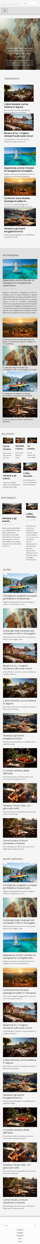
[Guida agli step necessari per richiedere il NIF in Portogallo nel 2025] (20, 356)
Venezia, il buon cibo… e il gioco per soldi (17, 807)
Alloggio (20, 1233)
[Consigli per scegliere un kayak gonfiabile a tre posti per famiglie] (20, 382)
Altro (20, 1239)
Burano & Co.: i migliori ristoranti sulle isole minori (18, 134)
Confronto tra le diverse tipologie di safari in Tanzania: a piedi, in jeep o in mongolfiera (20, 202)
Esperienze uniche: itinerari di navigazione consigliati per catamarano (19, 171)
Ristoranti (20, 1236)
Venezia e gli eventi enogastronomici (14, 230)
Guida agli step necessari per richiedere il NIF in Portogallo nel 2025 (20, 51)
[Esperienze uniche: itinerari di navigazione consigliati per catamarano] (20, 156)
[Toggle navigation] (4, 10)
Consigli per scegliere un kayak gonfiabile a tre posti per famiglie (17, 394)
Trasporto (20, 1230)
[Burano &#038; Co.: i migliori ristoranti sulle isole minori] (19, 122)
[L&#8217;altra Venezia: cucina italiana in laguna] (19, 93)
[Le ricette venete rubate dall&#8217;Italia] (32, 440)
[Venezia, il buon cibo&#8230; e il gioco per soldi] (20, 440)
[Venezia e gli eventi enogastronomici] (20, 217)
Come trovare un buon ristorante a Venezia (18, 420)
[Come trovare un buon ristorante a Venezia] (20, 408)
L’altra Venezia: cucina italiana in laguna (16, 105)
